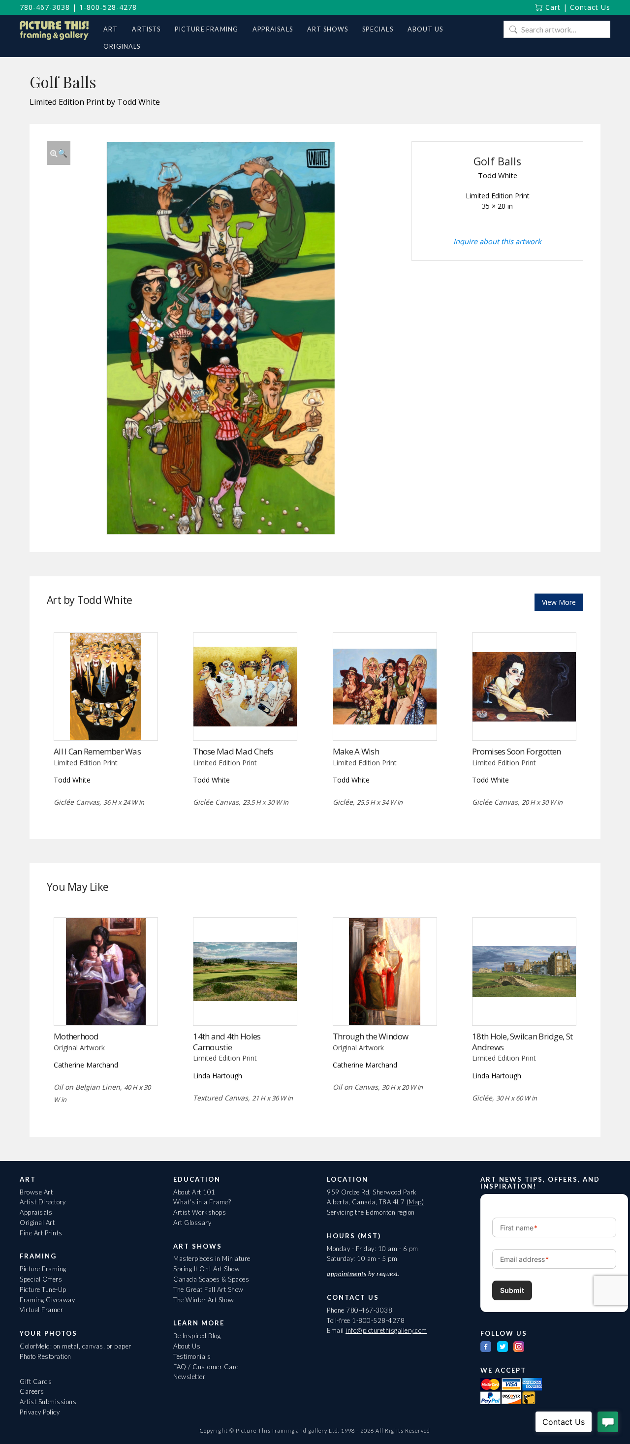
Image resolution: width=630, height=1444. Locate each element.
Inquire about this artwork (497, 241)
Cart (552, 7)
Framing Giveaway (47, 1300)
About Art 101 (194, 1192)
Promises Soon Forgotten (516, 751)
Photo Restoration (45, 1356)
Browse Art (36, 1192)
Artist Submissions (48, 1402)
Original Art (37, 1222)
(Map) (415, 1202)
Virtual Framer (41, 1310)
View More (559, 602)
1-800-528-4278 (108, 7)
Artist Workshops (199, 1212)
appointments (346, 1274)
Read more (105, 720)
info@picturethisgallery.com (386, 1330)
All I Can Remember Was (97, 751)
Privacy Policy (40, 1412)
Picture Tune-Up (43, 1289)
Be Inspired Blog (196, 1336)
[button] (58, 153)
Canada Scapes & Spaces (211, 1279)
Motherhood (76, 1036)
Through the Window (371, 1036)
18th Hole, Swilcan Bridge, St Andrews (522, 1042)
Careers (32, 1391)
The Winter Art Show (203, 1300)
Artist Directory (42, 1202)
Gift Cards (36, 1381)
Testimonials (192, 1356)
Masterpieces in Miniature (212, 1258)
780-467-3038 (45, 7)
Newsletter (189, 1377)
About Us (186, 1346)
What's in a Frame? (202, 1202)
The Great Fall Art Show (208, 1289)
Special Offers (41, 1279)
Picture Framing (43, 1269)
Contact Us (590, 7)
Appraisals (36, 1212)
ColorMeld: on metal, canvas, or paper (75, 1346)
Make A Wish (356, 751)
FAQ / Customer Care (206, 1367)
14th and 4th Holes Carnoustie (226, 1042)
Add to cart (384, 720)
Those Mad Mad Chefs (233, 751)
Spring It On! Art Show (206, 1269)
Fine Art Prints (41, 1233)
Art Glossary (192, 1222)
